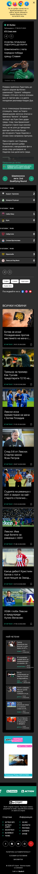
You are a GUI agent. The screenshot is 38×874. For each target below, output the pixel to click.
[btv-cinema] (7, 791)
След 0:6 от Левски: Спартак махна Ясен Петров (16, 455)
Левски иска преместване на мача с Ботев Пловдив (17, 415)
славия (14, 281)
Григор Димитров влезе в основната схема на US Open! (23, 706)
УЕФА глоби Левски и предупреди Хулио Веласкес (15, 614)
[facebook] (5, 844)
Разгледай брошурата (17, 740)
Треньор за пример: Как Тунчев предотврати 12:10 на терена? (16, 375)
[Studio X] (21, 871)
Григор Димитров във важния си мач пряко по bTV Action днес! (22, 645)
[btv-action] (23, 791)
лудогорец (24, 281)
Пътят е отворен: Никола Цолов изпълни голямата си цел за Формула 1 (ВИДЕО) (23, 691)
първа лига (8, 286)
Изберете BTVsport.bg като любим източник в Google (19, 167)
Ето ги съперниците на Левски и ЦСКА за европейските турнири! (23, 675)
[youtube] (18, 844)
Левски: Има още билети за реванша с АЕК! (13, 534)
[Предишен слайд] (5, 178)
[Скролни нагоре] (31, 844)
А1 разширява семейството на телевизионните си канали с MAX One (23, 660)
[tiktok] (12, 844)
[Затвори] (34, 2)
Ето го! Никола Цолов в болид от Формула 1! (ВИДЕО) (22, 721)
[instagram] (24, 844)
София (6, 281)
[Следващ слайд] (31, 178)
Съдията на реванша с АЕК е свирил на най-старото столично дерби (17, 495)
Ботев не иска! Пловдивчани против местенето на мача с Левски (16, 335)
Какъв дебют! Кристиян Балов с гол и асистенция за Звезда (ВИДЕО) (18, 574)
